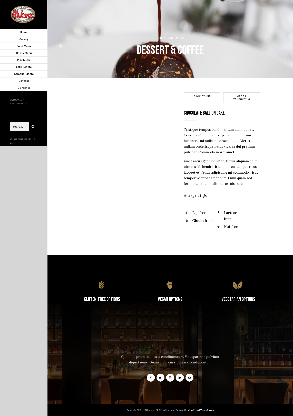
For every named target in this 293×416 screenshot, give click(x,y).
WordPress (193, 410)
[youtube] (189, 378)
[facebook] (151, 378)
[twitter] (160, 378)
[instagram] (170, 378)
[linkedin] (180, 378)
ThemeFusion (207, 410)
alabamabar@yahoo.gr (21, 107)
